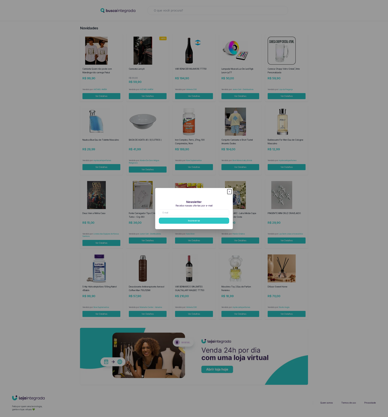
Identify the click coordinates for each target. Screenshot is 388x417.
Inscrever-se (194, 220)
